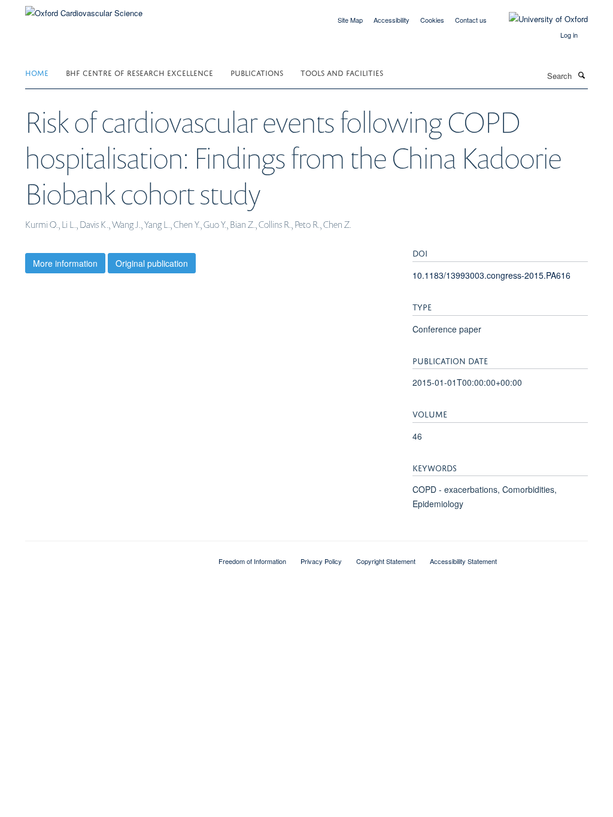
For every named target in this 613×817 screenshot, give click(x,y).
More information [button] (65, 263)
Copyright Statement (385, 561)
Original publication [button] (152, 263)
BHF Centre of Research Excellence (139, 72)
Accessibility (391, 20)
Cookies (432, 20)
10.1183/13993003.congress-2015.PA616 (491, 275)
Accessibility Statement (463, 561)
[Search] (581, 74)
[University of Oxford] (539, 19)
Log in (569, 34)
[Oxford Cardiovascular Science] (83, 8)
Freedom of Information (252, 561)
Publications (256, 72)
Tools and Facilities (342, 72)
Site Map (350, 20)
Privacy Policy (321, 561)
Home (36, 72)
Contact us (471, 20)
